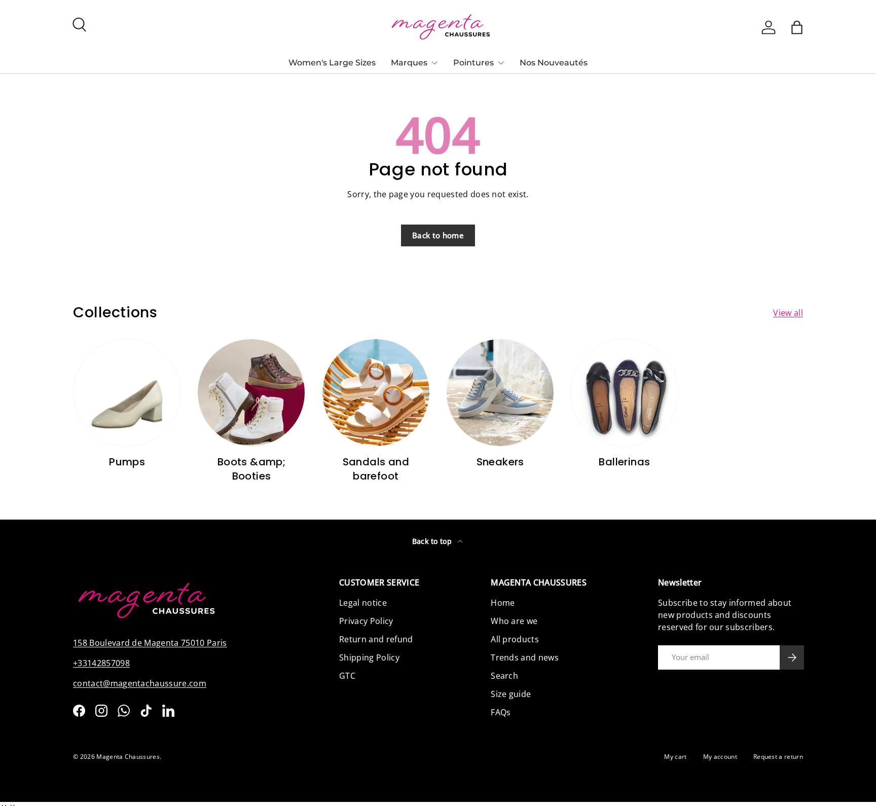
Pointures (473, 62)
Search (504, 675)
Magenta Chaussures (128, 756)
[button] (797, 27)
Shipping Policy (369, 657)
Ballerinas (624, 462)
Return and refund (376, 639)
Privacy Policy (366, 621)
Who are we (514, 621)
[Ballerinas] (624, 392)
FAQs (500, 712)
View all (788, 312)
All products (515, 639)
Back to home (438, 235)
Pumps (127, 462)
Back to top (433, 541)
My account (720, 756)
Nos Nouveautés (554, 62)
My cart (675, 756)
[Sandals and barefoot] (375, 392)
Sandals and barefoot (376, 469)
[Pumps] (127, 392)
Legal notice (363, 602)
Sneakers (500, 462)
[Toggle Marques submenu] (434, 63)
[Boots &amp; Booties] (251, 392)
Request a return (778, 756)
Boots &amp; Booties (251, 469)
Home (503, 602)
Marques (409, 62)
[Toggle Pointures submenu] (501, 63)
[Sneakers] (500, 392)
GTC (347, 675)
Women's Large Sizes (332, 62)
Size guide (511, 694)
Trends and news (525, 657)
